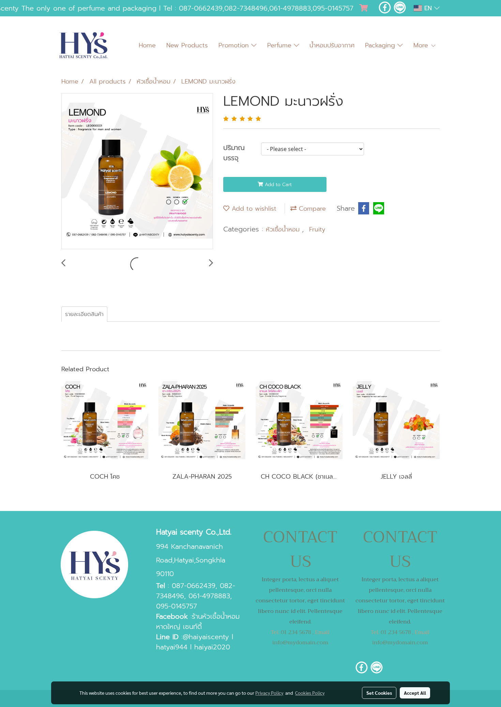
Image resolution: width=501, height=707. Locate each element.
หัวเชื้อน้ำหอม (284, 229)
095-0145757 (333, 8)
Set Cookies (379, 693)
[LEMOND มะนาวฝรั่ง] (137, 171)
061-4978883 (290, 8)
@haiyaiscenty (206, 637)
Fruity (317, 229)
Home (147, 45)
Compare (311, 208)
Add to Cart (277, 184)
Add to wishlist (252, 208)
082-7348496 (246, 8)
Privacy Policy (269, 693)
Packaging (381, 45)
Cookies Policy (309, 693)
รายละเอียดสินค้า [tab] (84, 314)
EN (428, 8)
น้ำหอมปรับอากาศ (331, 45)
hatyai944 (171, 647)
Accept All (415, 693)
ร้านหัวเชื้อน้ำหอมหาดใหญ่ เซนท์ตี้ (198, 621)
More (421, 45)
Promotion (234, 45)
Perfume (280, 45)
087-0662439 (201, 8)
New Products (187, 45)
